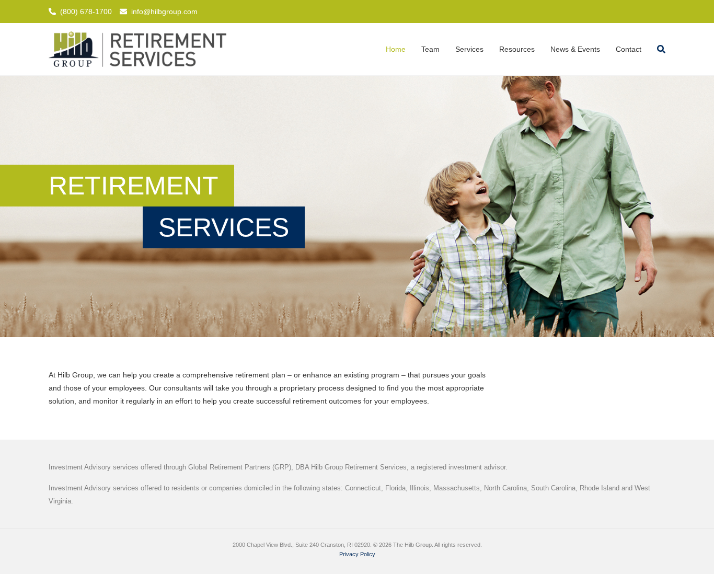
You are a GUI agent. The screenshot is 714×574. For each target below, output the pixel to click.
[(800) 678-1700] (52, 11)
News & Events (575, 49)
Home (396, 49)
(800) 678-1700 (86, 11)
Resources (517, 49)
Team (430, 49)
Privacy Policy (357, 554)
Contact (628, 49)
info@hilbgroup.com (164, 11)
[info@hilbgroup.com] (123, 11)
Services (469, 49)
